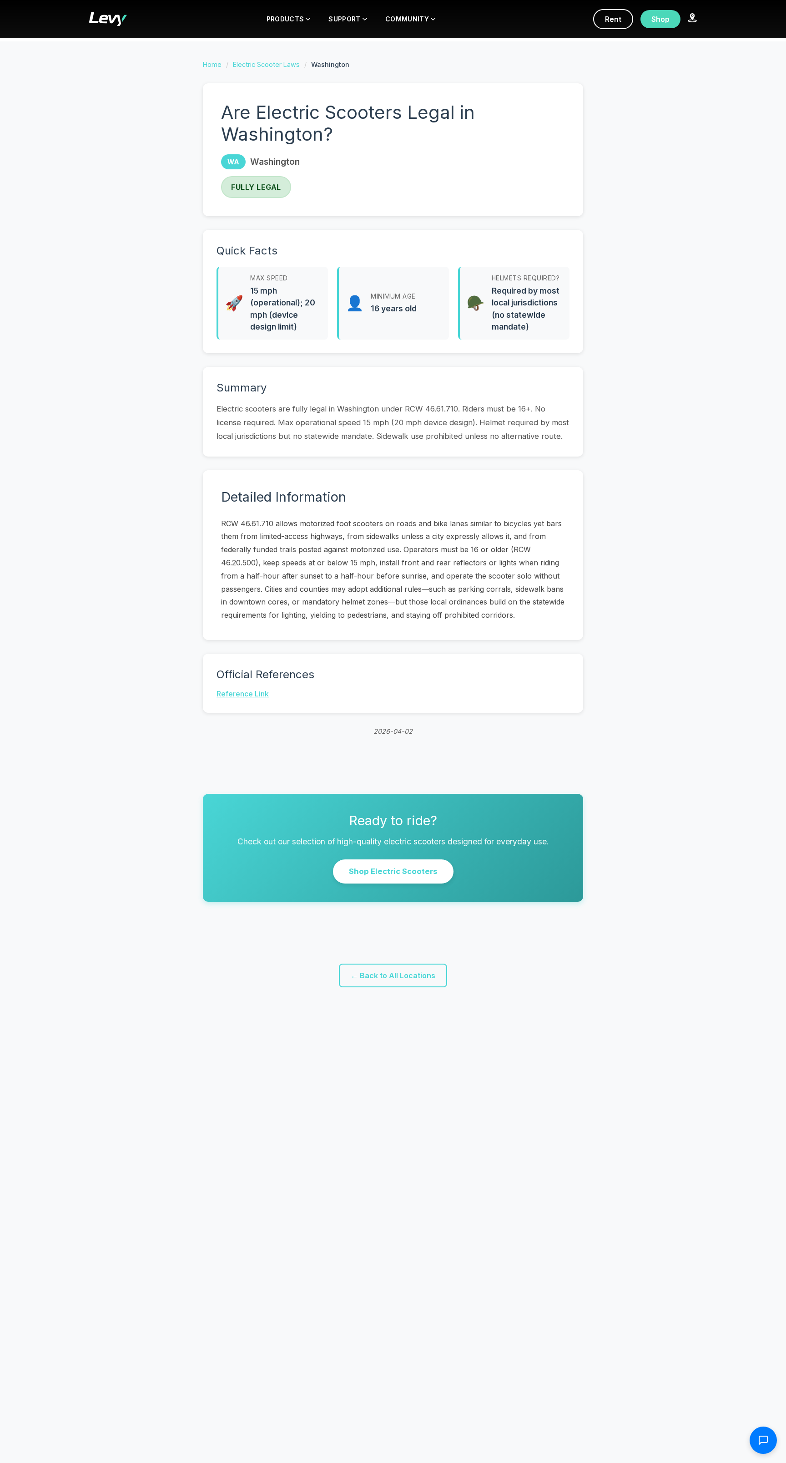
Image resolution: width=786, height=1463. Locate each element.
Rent (613, 19)
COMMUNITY (407, 19)
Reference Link (243, 693)
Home (212, 64)
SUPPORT (344, 19)
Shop (660, 19)
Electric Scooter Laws (266, 64)
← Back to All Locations (393, 975)
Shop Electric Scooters (393, 871)
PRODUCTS (285, 19)
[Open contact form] (763, 1440)
